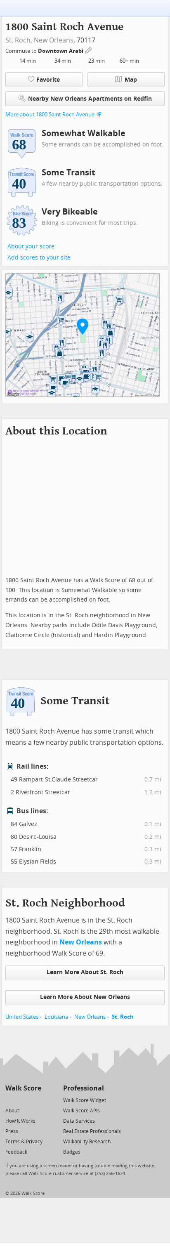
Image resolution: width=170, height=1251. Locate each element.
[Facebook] (23, 1100)
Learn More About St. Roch (85, 972)
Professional (83, 1088)
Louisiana (56, 1017)
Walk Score (23, 1088)
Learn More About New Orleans (85, 997)
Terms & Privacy (23, 1142)
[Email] (35, 1100)
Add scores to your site (39, 257)
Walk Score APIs (81, 1111)
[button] (82, 326)
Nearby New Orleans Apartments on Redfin (90, 98)
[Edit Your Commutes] (89, 50)
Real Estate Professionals (92, 1131)
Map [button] (131, 79)
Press (11, 1131)
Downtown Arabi (61, 51)
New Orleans (53, 40)
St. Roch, (18, 40)
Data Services (79, 1121)
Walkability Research (87, 1142)
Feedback (16, 1152)
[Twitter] (10, 1100)
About (12, 1111)
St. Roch (123, 1017)
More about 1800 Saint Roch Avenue (49, 114)
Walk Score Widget (84, 1100)
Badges (71, 1152)
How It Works (20, 1121)
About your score (30, 246)
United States (21, 1017)
